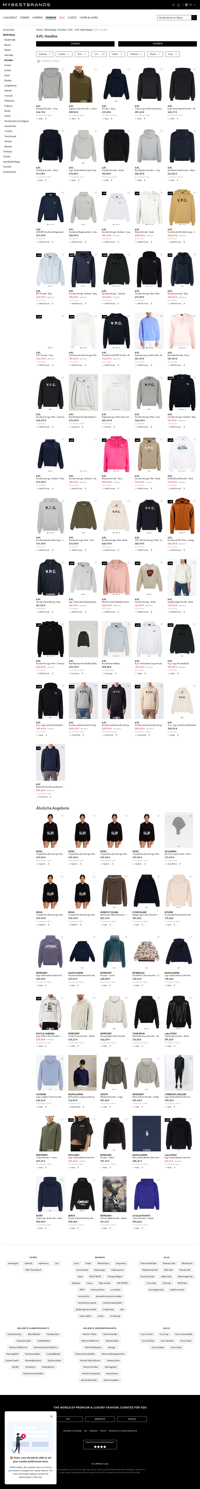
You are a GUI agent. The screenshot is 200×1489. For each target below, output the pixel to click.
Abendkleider (34, 1334)
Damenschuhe (54, 1361)
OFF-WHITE (122, 1283)
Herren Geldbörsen (90, 1341)
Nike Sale (169, 1270)
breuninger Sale (156, 1290)
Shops (33, 1257)
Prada (88, 1263)
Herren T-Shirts (90, 1334)
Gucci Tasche (147, 1334)
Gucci (76, 1263)
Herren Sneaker (110, 1334)
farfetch (28, 1263)
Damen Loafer (12, 1361)
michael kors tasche (87, 1303)
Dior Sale (167, 1283)
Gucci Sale (151, 1283)
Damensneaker (24, 1341)
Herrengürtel (111, 1367)
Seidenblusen (48, 1367)
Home (39, 30)
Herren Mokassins (93, 1347)
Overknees (30, 1367)
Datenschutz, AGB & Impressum (123, 1431)
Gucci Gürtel (186, 1341)
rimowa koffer (97, 1290)
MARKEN (51, 17)
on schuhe (115, 1290)
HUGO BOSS (95, 1277)
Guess (89, 1283)
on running (115, 1316)
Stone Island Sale (149, 1263)
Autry (80, 1277)
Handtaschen (53, 1334)
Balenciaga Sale (185, 1277)
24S (57, 1263)
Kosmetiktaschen (33, 1361)
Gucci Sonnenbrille (183, 1334)
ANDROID (100, 1419)
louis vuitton (85, 1316)
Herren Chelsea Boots (90, 1361)
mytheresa (44, 1263)
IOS (68, 1419)
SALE (62, 17)
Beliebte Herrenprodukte (99, 1328)
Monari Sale (185, 1270)
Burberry (76, 1283)
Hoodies (62, 30)
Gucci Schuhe (158, 1347)
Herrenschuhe (112, 1341)
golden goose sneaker (86, 1309)
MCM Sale (182, 1283)
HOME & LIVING (89, 17)
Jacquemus (121, 1263)
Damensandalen (32, 1354)
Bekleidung (50, 30)
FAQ (85, 1431)
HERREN (37, 17)
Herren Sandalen (111, 1380)
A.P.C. (70, 30)
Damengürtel (12, 1354)
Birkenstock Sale (150, 1270)
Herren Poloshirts (89, 1380)
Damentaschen (15, 1334)
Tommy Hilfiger (115, 1277)
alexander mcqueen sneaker (109, 1296)
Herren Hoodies (90, 1367)
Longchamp (108, 1309)
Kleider (15, 1367)
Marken (100, 1257)
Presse (103, 1431)
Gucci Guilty (176, 1347)
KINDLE (132, 1419)
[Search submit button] (194, 17)
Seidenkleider (43, 1341)
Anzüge (111, 1347)
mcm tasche (83, 1296)
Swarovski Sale (148, 1277)
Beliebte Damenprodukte (33, 1328)
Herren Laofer (113, 1361)
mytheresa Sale (177, 1290)
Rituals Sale (187, 1263)
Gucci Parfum (148, 1341)
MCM (82, 1290)
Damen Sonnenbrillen (33, 1374)
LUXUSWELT (10, 17)
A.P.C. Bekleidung (83, 30)
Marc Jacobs (104, 1283)
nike (122, 1309)
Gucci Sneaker (167, 1341)
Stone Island (82, 1270)
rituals (101, 1316)
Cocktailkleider (53, 1354)
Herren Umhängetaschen (113, 1354)
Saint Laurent (117, 1270)
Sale (167, 1257)
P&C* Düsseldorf (33, 1270)
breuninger (13, 1263)
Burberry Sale (169, 1263)
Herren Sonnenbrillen (85, 1354)
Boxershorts (112, 1374)
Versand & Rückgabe (72, 1431)
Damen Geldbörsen (18, 1347)
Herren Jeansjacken (91, 1374)
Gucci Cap (164, 1334)
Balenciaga (100, 1270)
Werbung (93, 1431)
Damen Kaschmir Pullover (45, 1347)
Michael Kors (103, 1263)
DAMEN (24, 17)
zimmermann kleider (112, 1303)
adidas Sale (166, 1277)
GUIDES (72, 17)
